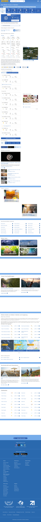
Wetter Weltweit (5, 493)
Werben (4, 470)
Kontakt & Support (27, 512)
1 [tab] (19, 352)
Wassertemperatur (17, 467)
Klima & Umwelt (16, 490)
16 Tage (20, 6)
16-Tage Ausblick (38, 11)
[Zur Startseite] (5, 1)
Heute (1, 6)
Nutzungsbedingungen (16, 514)
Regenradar (25, 6)
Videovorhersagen (5, 462)
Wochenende (12, 6)
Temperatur (16, 465)
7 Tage (17, 6)
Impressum (33, 512)
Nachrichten (5, 485)
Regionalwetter (5, 490)
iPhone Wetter (27, 462)
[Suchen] (23, 1)
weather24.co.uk (5, 481)
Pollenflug (29, 6)
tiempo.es (4, 476)
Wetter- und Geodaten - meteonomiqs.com (6, 474)
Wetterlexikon (5, 494)
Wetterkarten (16, 460)
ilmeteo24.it (5, 478)
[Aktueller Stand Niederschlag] (30, 53)
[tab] (3, 72)
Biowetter (15, 485)
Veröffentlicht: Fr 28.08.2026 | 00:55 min (6, 166)
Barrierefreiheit (9, 514)
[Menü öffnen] (40, 1)
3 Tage (8, 6)
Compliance (4, 514)
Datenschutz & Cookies (12, 512)
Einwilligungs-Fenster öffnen (20, 512)
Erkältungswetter (16, 489)
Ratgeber (15, 483)
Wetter (4, 460)
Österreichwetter (5, 489)
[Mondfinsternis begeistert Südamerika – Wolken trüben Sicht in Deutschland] (10, 156)
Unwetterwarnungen (6, 465)
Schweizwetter (5, 488)
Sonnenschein (16, 466)
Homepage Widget (5, 471)
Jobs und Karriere (5, 512)
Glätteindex (15, 486)
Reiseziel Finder (16, 488)
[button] (10, 137)
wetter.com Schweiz (6, 467)
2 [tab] (20, 352)
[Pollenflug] (38, 1)
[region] (10, 84)
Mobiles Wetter (27, 460)
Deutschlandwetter (6, 486)
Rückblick (33, 6)
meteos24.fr (5, 477)
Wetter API (4, 472)
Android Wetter (27, 465)
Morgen (5, 6)
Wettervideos (5, 483)
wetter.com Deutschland (6, 466)
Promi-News (5, 495)
